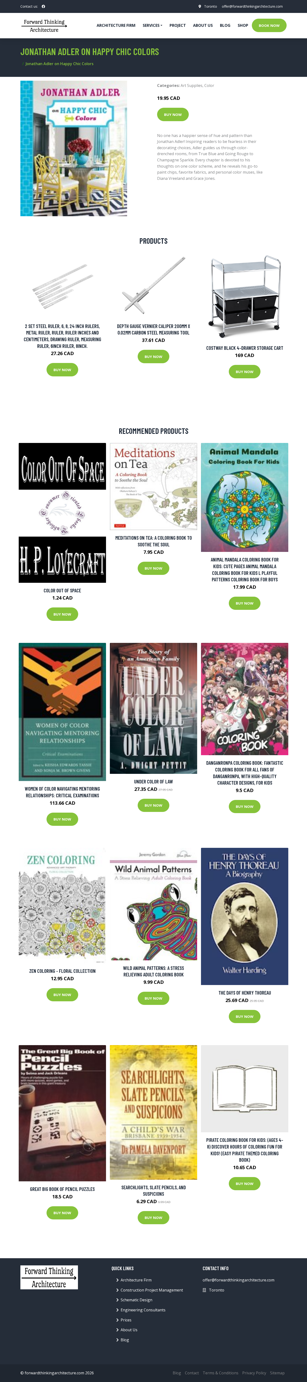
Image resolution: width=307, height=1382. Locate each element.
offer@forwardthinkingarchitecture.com (252, 6)
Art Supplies (191, 85)
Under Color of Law (153, 781)
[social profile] (43, 6)
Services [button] (151, 25)
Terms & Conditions (220, 1373)
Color (209, 85)
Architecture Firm (136, 1280)
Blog (225, 25)
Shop (243, 25)
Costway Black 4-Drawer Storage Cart (244, 348)
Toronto (210, 6)
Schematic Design (136, 1300)
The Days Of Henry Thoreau (244, 993)
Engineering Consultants (143, 1310)
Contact (192, 1373)
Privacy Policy (254, 1373)
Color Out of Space (62, 590)
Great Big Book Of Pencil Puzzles (62, 1189)
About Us (203, 25)
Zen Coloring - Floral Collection (62, 971)
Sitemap (277, 1373)
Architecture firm (116, 25)
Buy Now (173, 114)
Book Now (269, 25)
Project (178, 25)
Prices (126, 1320)
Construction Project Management (152, 1290)
